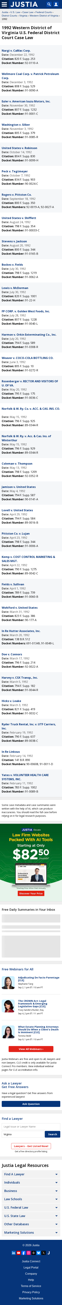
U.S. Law (15, 12)
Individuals (12, 1182)
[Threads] (34, 1253)
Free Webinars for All (17, 969)
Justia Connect (31, 1261)
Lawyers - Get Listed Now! (31, 1146)
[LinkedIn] (14, 1253)
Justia (5, 12)
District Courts (9, 15)
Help (31, 1279)
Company (31, 1273)
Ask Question (31, 1104)
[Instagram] (29, 1253)
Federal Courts (43, 12)
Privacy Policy (31, 1292)
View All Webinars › (31, 1049)
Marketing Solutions (19, 1232)
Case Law (27, 12)
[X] (44, 1253)
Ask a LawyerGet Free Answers (15, 1085)
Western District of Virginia (44, 15)
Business (10, 1191)
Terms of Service (31, 1286)
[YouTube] (19, 1253)
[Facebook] (24, 1253)
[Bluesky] (39, 1253)
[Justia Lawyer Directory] (48, 1253)
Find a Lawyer (12, 1119)
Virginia (23, 15)
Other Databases (16, 1224)
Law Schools (13, 1199)
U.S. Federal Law (16, 1207)
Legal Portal (31, 1267)
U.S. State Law (14, 1216)
